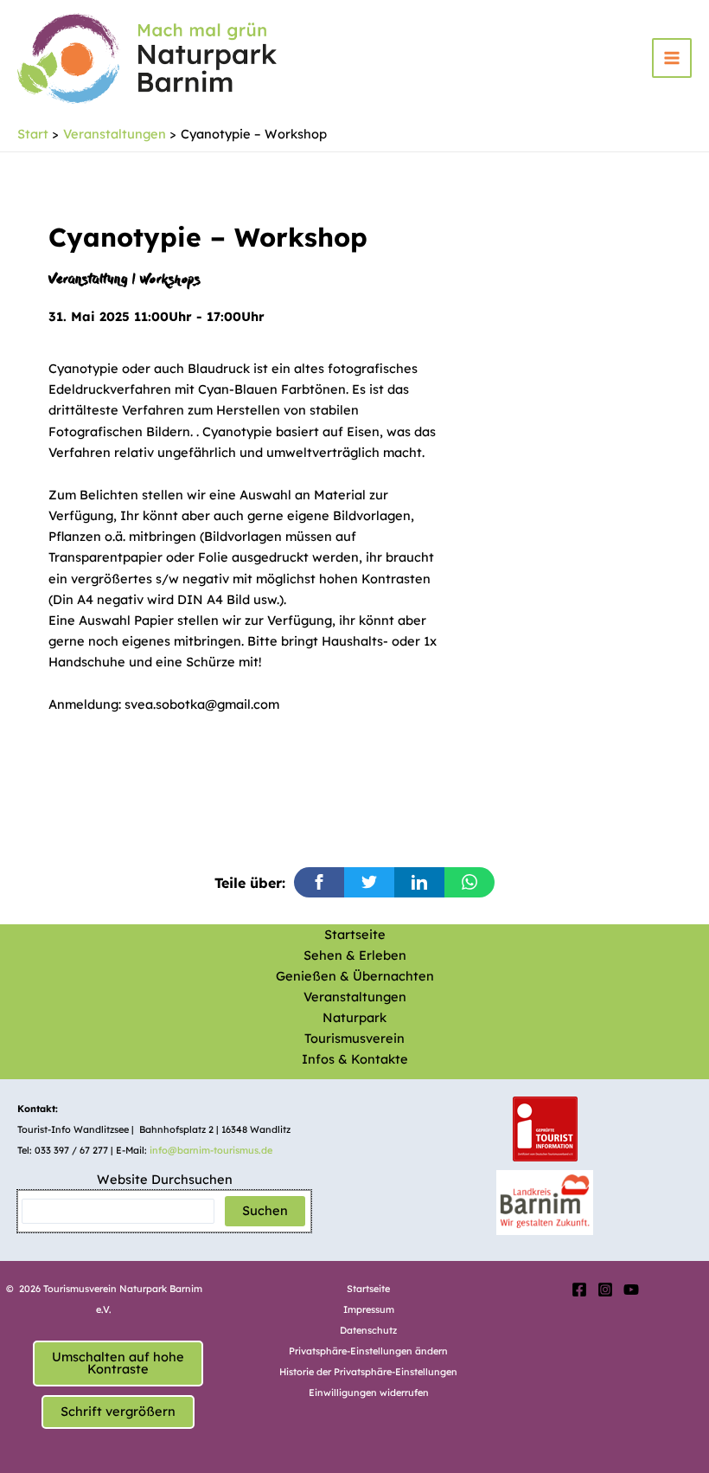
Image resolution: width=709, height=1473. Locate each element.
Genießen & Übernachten (355, 976)
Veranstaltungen (354, 996)
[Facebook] (579, 1289)
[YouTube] (631, 1289)
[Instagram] (605, 1289)
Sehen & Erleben (354, 955)
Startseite (355, 934)
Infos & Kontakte (355, 1059)
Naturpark (354, 1017)
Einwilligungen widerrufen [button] (369, 1392)
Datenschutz (368, 1330)
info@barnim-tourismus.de (211, 1150)
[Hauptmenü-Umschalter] (672, 58)
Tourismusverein (354, 1038)
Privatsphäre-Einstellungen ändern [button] (368, 1351)
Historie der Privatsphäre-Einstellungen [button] (368, 1372)
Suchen (265, 1210)
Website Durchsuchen (165, 1179)
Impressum (368, 1309)
